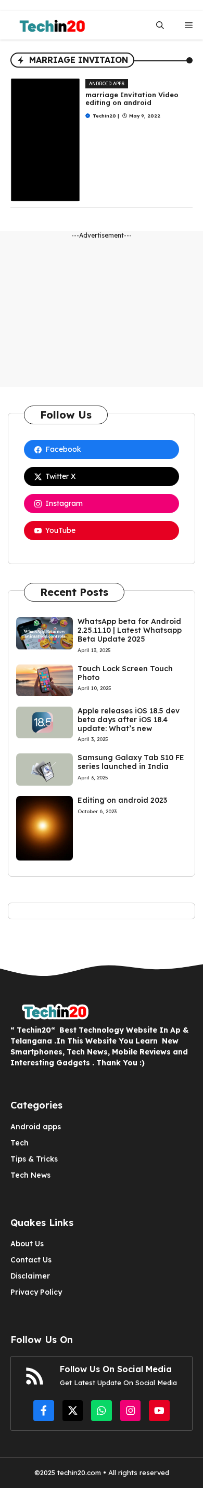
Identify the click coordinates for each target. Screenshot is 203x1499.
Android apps (106, 83)
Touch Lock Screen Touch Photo (125, 673)
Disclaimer (30, 1276)
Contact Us (31, 1260)
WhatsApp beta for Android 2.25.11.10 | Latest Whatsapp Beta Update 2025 (130, 630)
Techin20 (104, 116)
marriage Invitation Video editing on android (132, 98)
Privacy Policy (36, 1292)
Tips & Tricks (34, 1159)
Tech (19, 1143)
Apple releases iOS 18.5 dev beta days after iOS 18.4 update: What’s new (129, 719)
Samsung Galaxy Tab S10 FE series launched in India (131, 762)
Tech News (30, 1175)
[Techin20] (49, 25)
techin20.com (78, 1472)
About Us (27, 1243)
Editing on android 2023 (122, 800)
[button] (160, 25)
